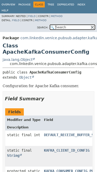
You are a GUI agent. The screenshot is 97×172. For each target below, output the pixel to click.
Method (57, 16)
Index (81, 4)
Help (5, 10)
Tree (51, 4)
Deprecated (65, 4)
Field (32, 16)
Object (25, 77)
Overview (8, 4)
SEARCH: (42, 27)
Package (24, 4)
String (13, 155)
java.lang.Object (17, 60)
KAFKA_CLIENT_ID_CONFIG (66, 150)
